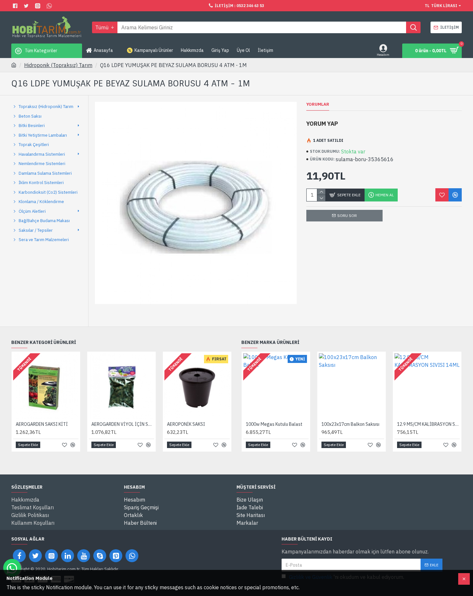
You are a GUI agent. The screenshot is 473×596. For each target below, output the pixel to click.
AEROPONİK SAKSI (186, 424)
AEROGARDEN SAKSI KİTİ (42, 424)
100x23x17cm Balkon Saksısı (350, 424)
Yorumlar (317, 104)
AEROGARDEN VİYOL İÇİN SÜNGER (122, 424)
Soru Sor (347, 215)
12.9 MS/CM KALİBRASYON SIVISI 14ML (428, 424)
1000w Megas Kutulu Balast (274, 424)
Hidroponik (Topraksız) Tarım (58, 65)
